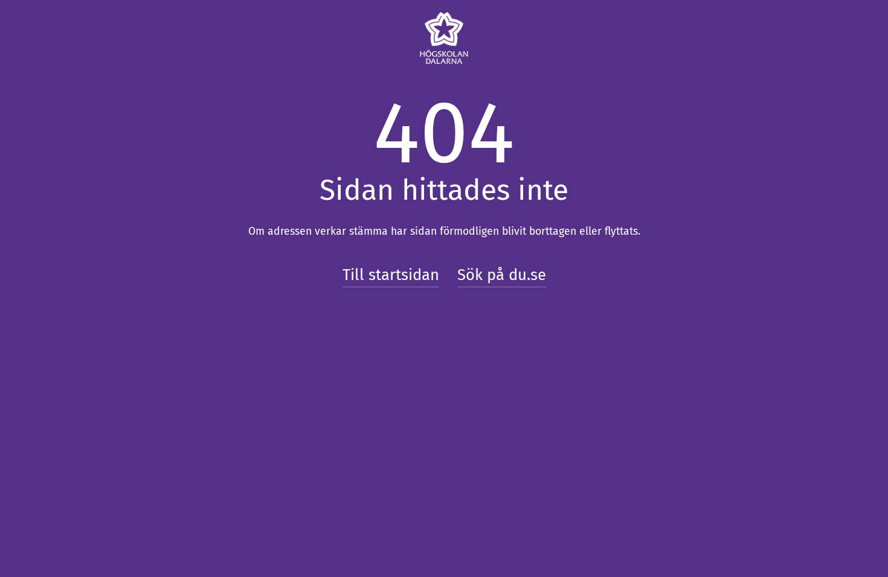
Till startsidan (391, 275)
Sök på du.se (501, 275)
